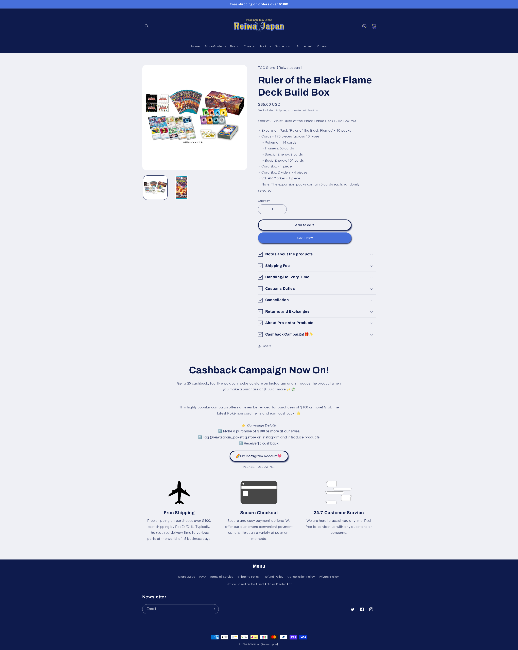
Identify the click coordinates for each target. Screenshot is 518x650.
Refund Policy (273, 576)
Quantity (264, 200)
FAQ (202, 576)
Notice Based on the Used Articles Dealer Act (259, 584)
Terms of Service (222, 576)
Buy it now (304, 237)
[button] (147, 26)
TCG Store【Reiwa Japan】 (263, 644)
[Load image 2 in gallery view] (181, 188)
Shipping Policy (248, 576)
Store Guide (186, 576)
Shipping (282, 110)
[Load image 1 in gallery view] (155, 188)
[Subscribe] (213, 609)
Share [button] (267, 345)
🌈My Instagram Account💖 (259, 456)
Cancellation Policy (301, 576)
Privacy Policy (329, 576)
